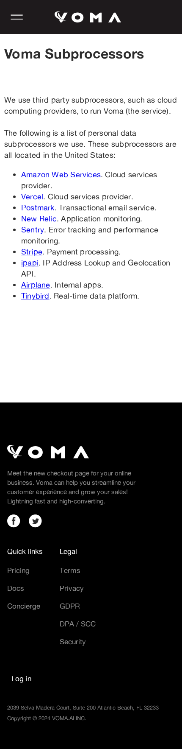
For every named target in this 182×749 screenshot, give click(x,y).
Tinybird (35, 295)
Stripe (31, 251)
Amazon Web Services (61, 174)
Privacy (72, 588)
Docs (15, 588)
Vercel (32, 196)
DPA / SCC (78, 623)
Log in (21, 678)
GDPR (70, 605)
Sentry (32, 229)
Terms (70, 570)
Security (73, 641)
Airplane (35, 284)
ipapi (30, 262)
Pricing (18, 570)
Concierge (23, 605)
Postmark (38, 207)
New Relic (39, 218)
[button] (17, 17)
